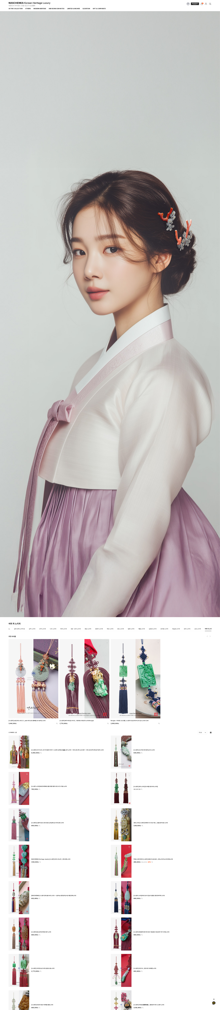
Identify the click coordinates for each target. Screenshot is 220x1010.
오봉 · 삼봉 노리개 (125, 629)
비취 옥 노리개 (50, 629)
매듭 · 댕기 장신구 (164, 629)
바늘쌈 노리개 (17, 629)
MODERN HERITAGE (40, 8)
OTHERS (28, 8)
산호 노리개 (39, 629)
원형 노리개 (72, 629)
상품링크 (33, 682)
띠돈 (81, 629)
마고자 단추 (89, 629)
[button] (207, 636)
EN (188, 3)
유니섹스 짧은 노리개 (205, 629)
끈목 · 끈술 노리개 (150, 629)
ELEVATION (86, 8)
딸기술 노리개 (137, 629)
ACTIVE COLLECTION (16, 8)
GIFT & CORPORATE (99, 8)
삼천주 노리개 (112, 629)
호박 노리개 (29, 629)
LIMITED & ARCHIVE (73, 8)
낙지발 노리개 (100, 629)
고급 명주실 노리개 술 (190, 629)
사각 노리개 (62, 629)
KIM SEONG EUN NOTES (56, 8)
